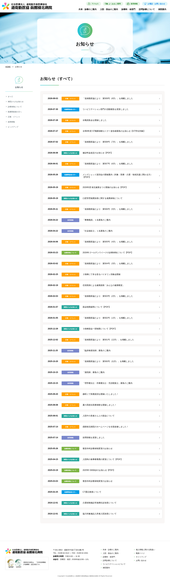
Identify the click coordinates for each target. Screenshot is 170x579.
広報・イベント (14, 117)
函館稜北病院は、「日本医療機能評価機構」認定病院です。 (34, 563)
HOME (8, 67)
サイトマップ (141, 557)
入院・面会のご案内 (109, 9)
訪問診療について (147, 9)
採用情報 (134, 4)
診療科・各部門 (128, 9)
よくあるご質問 (115, 4)
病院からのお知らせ (16, 102)
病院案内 (162, 9)
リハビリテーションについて (114, 564)
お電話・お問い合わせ (156, 4)
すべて (10, 97)
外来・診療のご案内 (88, 9)
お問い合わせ (141, 560)
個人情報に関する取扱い (145, 550)
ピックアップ (13, 127)
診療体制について (15, 107)
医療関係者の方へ (15, 112)
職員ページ (140, 553)
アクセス (95, 4)
